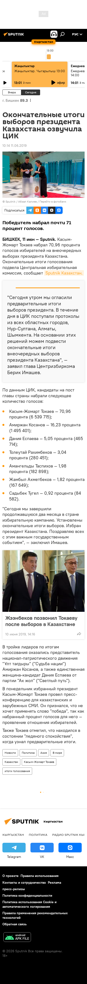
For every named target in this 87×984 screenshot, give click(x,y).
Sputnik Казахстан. (64, 273)
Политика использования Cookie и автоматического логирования (29, 904)
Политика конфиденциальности (27, 895)
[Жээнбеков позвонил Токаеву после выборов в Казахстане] (43, 581)
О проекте (10, 876)
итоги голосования (17, 771)
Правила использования (39, 876)
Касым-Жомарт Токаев (39, 762)
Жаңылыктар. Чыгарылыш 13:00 (39, 71)
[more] (79, 634)
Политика (28, 752)
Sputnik (10, 201)
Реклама (54, 882)
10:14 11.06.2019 (14, 145)
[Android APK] (17, 937)
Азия (43, 752)
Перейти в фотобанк (52, 201)
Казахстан (11, 762)
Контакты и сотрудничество (24, 882)
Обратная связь (14, 924)
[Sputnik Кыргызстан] (14, 36)
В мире (57, 752)
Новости (10, 752)
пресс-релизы (13, 889)
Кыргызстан (13, 834)
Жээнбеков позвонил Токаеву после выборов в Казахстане (41, 621)
